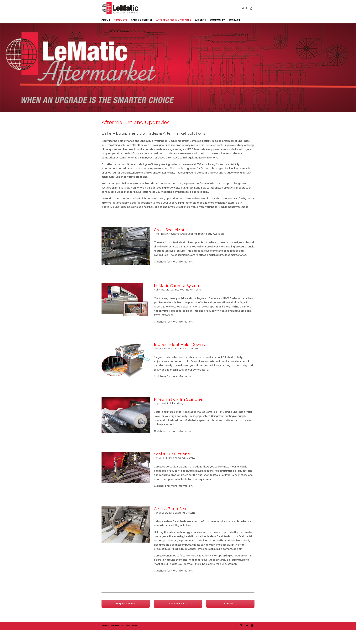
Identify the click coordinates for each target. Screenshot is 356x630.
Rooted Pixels (124, 626)
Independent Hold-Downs (179, 344)
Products (121, 20)
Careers (200, 20)
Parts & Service (142, 20)
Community (217, 20)
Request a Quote (125, 603)
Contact (234, 20)
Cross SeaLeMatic (171, 229)
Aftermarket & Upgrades (173, 20)
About (106, 20)
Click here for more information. (173, 261)
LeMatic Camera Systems (178, 285)
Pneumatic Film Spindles (178, 399)
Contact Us (230, 603)
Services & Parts (178, 603)
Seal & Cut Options (172, 454)
